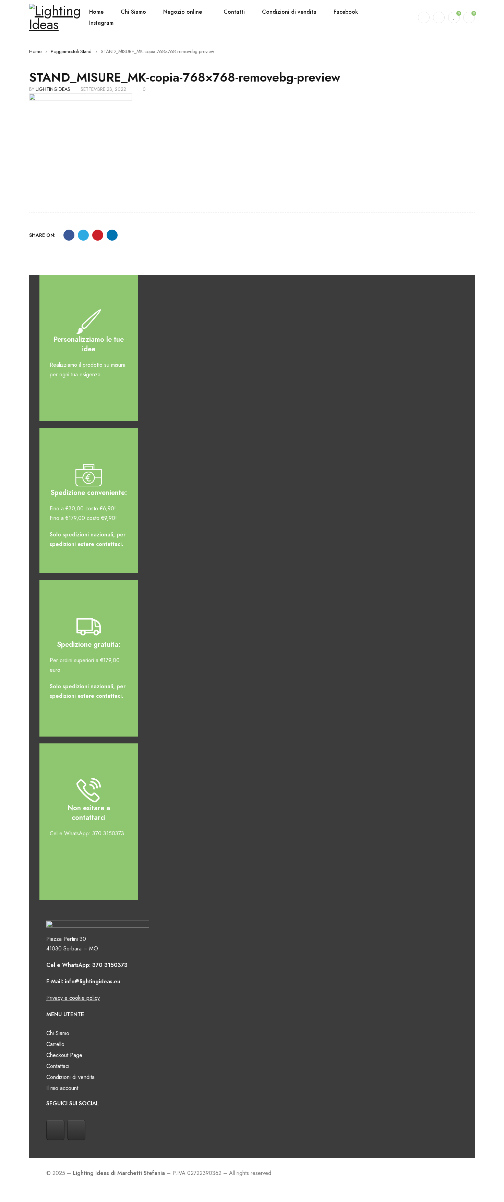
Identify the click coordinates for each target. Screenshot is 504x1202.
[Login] (439, 17)
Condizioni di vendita (70, 1077)
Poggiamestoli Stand (71, 51)
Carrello (55, 1044)
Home (35, 51)
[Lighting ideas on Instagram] (76, 1130)
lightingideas (53, 89)
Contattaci (57, 1066)
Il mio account (62, 1088)
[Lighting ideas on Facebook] (55, 1130)
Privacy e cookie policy (73, 998)
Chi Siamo (57, 1033)
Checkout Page (64, 1055)
